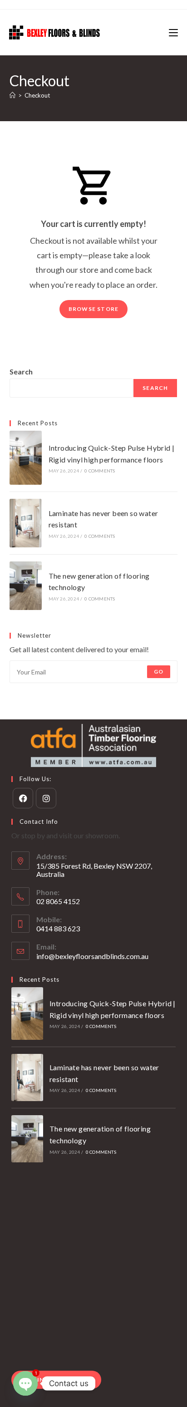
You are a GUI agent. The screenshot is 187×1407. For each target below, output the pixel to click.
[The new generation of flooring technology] (26, 585)
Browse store (93, 308)
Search (21, 371)
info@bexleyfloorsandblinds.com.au (92, 956)
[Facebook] (23, 798)
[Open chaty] (25, 1383)
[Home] (12, 95)
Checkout (37, 95)
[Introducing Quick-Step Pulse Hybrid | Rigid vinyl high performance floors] (26, 458)
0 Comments (99, 470)
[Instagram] (46, 798)
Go (158, 671)
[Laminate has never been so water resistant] (26, 523)
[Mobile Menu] (173, 32)
